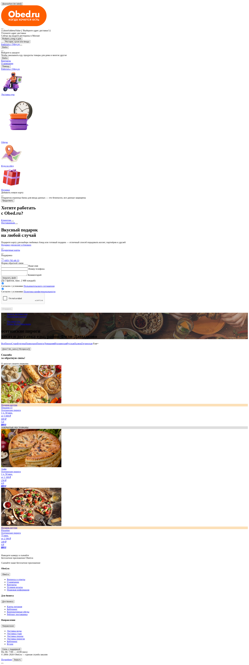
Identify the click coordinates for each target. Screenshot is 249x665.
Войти (4, 47)
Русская (70, 343)
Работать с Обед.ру (10, 44)
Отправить (7, 309)
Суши (14, 343)
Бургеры (21, 343)
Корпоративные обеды (18, 612)
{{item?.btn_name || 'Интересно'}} (16, 349)
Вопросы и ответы (16, 579)
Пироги (40, 343)
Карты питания (14, 606)
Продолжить (7, 201)
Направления (8, 626)
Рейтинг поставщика (17, 614)
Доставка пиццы (15, 636)
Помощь (6, 66)
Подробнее (6, 659)
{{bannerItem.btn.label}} (12, 4)
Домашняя (49, 343)
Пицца (8, 343)
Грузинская (87, 343)
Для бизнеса (7, 601)
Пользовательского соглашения (39, 286)
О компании (13, 582)
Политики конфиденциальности (39, 291)
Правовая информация (18, 590)
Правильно (31, 343)
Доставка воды (14, 631)
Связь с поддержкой (11, 649)
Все (3, 343)
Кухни (10, 644)
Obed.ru (5, 574)
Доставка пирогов (16, 639)
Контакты (12, 584)
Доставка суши (14, 633)
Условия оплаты (15, 587)
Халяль (77, 343)
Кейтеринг (12, 609)
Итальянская (60, 343)
